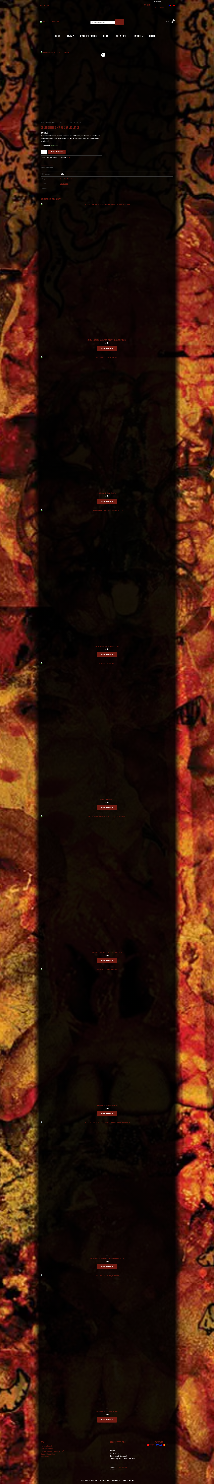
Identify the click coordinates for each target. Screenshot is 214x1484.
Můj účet (147, 5)
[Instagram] (48, 5)
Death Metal (64, 184)
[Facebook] (41, 5)
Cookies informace (47, 1449)
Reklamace (45, 1457)
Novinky (70, 36)
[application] (109, 36)
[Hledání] (119, 22)
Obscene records (88, 36)
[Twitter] (44, 5)
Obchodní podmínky (48, 1454)
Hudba (105, 36)
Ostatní (152, 36)
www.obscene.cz (122, 1470)
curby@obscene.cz (122, 1467)
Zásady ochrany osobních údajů (52, 1451)
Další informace (47, 168)
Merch (137, 36)
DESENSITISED (66, 179)
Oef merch (121, 36)
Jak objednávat (46, 1446)
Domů (58, 36)
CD (53, 123)
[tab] (47, 168)
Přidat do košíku (57, 152)
